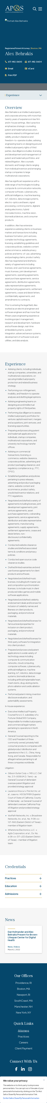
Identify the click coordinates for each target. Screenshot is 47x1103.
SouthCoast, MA (23, 1000)
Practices (23, 1036)
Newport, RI (23, 994)
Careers (23, 1042)
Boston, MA (36, 48)
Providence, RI (23, 982)
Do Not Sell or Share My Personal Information (21, 1098)
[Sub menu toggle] (23, 95)
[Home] (14, 9)
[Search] (34, 9)
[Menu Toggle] (40, 8)
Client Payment (23, 1048)
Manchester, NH (23, 1006)
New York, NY (23, 1012)
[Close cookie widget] (44, 1080)
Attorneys (23, 1030)
